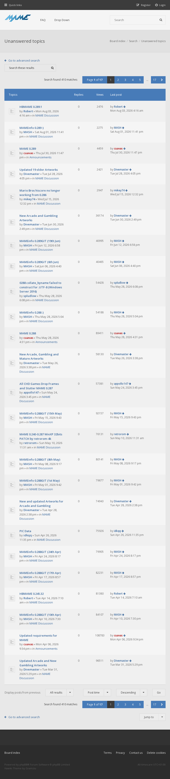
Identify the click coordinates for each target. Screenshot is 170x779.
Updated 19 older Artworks (38, 170)
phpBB (23, 764)
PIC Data (25, 531)
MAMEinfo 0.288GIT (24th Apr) (40, 552)
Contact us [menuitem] (136, 753)
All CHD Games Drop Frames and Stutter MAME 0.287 (39, 386)
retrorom (30, 443)
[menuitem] (160, 5)
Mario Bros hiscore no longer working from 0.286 (39, 192)
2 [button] (118, 80)
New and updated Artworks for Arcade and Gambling (41, 503)
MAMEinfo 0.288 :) (31, 312)
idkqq (27, 535)
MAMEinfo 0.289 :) (31, 128)
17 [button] (154, 80)
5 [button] (140, 80)
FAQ (43, 20)
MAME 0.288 (27, 333)
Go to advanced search (24, 60)
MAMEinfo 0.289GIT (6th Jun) (39, 262)
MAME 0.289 (27, 149)
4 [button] (132, 80)
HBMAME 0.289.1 (30, 107)
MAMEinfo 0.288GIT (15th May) (40, 413)
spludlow (29, 296)
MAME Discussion (47, 115)
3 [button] (125, 80)
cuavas (28, 153)
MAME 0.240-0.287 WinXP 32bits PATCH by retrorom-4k (40, 436)
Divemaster (31, 174)
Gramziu (31, 768)
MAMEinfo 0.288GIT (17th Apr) (40, 573)
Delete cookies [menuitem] (156, 753)
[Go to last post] (124, 107)
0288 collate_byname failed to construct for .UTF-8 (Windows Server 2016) (40, 287)
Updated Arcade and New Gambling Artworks (37, 663)
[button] (162, 79)
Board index (12, 753)
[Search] (160, 20)
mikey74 (29, 199)
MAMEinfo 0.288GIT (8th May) (39, 459)
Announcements (40, 157)
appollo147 (31, 392)
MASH (27, 132)
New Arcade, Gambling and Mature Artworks (39, 356)
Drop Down (62, 20)
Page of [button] (94, 80)
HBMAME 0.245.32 (31, 594)
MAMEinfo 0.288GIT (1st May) (39, 481)
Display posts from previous (33, 692)
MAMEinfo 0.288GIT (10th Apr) (40, 615)
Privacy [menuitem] (120, 753)
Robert (28, 111)
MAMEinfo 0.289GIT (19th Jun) (39, 241)
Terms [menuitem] (108, 753)
